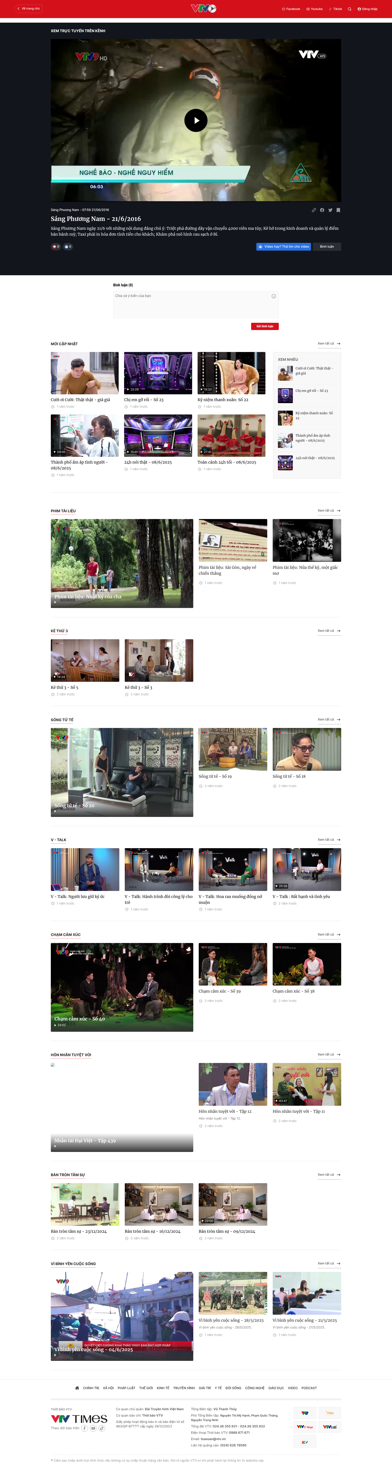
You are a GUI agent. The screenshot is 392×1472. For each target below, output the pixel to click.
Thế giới (146, 1388)
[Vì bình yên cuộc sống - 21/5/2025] (307, 1293)
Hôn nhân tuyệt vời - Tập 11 (299, 1111)
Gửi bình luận (265, 326)
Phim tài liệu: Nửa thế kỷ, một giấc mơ (305, 570)
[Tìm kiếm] (349, 9)
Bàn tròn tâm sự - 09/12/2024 (227, 1231)
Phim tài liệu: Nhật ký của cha (88, 597)
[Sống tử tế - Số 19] (233, 749)
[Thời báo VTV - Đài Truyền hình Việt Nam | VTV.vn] (80, 1419)
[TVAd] (329, 1413)
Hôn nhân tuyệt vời (71, 1055)
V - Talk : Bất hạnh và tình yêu (301, 896)
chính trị (91, 1388)
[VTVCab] (329, 1427)
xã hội (108, 1388)
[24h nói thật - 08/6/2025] (285, 462)
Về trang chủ (31, 8)
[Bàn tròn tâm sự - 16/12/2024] (159, 1204)
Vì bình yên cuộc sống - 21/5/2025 (305, 1320)
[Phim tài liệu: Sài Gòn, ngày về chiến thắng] (233, 540)
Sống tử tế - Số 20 (74, 806)
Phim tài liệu (63, 511)
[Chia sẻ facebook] (322, 210)
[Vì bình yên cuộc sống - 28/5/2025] (233, 1293)
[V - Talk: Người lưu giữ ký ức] (85, 869)
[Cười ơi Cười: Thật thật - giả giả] (85, 373)
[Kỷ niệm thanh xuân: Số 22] (285, 418)
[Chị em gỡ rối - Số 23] (285, 395)
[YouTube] (93, 1428)
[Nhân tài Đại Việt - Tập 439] (122, 1107)
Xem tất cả (326, 343)
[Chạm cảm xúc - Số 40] (122, 987)
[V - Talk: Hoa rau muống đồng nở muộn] (233, 869)
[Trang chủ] (77, 1388)
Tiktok (337, 9)
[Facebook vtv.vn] (84, 1428)
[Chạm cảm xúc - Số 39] (233, 964)
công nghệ (255, 1388)
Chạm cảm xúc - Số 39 (220, 991)
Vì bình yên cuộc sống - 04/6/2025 (93, 1349)
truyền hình (184, 1388)
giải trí (205, 1388)
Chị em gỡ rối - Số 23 (143, 399)
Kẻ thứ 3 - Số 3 (138, 687)
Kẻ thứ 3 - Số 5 (64, 687)
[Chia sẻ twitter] (330, 210)
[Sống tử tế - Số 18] (307, 749)
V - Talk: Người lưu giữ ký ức (78, 896)
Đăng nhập (369, 9)
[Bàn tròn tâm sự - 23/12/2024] (85, 1204)
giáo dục (276, 1388)
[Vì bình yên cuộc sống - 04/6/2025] (122, 1316)
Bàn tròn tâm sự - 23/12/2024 (79, 1231)
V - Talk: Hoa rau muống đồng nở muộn (230, 899)
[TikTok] (101, 1428)
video (293, 1388)
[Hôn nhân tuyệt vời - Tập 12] (233, 1084)
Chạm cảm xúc (66, 934)
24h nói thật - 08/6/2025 (148, 462)
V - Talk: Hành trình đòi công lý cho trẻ (159, 899)
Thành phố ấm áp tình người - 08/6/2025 (79, 465)
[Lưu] (338, 210)
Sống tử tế (62, 720)
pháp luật (126, 1388)
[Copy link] (314, 210)
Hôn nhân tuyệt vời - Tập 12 (225, 1111)
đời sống (233, 1388)
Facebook (293, 9)
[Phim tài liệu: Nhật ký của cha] (122, 563)
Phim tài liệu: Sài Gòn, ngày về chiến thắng (227, 570)
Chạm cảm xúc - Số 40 (79, 1019)
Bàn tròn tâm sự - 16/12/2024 (153, 1231)
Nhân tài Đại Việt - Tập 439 (85, 1141)
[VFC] (305, 1413)
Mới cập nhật (64, 344)
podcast (309, 1388)
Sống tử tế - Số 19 (215, 776)
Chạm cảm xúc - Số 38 (294, 991)
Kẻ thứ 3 (59, 631)
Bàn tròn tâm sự (68, 1175)
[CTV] (305, 1427)
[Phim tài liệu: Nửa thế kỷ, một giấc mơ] (307, 540)
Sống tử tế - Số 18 (289, 776)
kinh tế (163, 1388)
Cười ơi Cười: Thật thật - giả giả (80, 399)
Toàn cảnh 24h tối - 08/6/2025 (227, 462)
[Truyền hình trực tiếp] (204, 9)
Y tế (218, 1388)
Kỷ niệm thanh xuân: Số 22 (223, 399)
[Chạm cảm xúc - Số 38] (307, 964)
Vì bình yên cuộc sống (73, 1263)
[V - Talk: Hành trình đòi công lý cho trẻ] (159, 869)
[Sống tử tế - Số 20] (122, 772)
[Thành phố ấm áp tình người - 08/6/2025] (285, 440)
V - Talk (58, 840)
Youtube (317, 9)
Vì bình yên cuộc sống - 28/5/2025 (231, 1320)
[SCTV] (305, 1441)
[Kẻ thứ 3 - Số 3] (159, 660)
